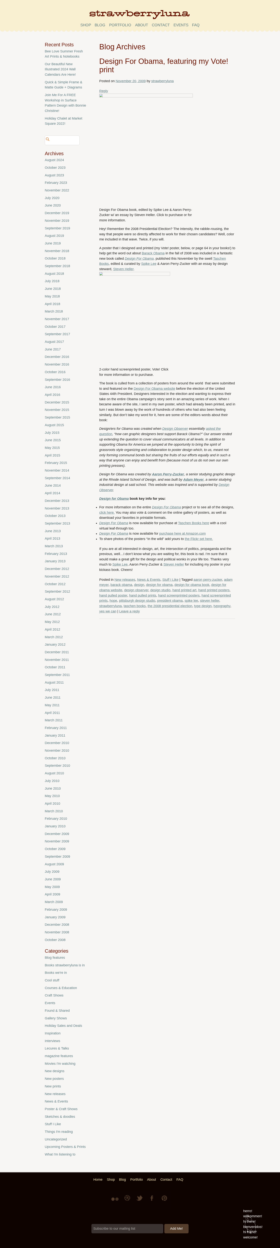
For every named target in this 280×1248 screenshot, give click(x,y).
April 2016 (52, 395)
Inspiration (53, 1033)
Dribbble (128, 1201)
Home (97, 1179)
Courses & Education (61, 988)
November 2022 (57, 190)
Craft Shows (54, 995)
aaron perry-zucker (208, 580)
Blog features (55, 958)
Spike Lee (148, 264)
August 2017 (54, 342)
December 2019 (57, 213)
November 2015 (57, 410)
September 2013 (57, 523)
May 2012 (52, 622)
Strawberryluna (140, 16)
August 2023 (54, 175)
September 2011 (57, 675)
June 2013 (53, 531)
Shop (85, 25)
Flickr (116, 1201)
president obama (170, 601)
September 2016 (57, 380)
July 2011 (52, 690)
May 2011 (52, 705)
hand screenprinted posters (179, 595)
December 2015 (57, 402)
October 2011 (55, 667)
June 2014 (53, 485)
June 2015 (53, 440)
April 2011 (52, 713)
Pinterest (164, 1201)
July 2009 (52, 872)
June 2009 (53, 879)
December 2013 (57, 501)
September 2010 (57, 765)
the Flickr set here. (199, 539)
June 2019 (53, 243)
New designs (54, 1071)
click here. (107, 512)
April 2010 (52, 803)
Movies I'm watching (60, 1064)
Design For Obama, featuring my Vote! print (163, 65)
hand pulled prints (142, 595)
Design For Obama (139, 258)
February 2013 (56, 554)
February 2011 (56, 728)
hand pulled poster (113, 595)
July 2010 (52, 781)
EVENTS (181, 25)
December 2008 (57, 925)
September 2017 (57, 334)
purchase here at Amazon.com (182, 533)
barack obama (121, 585)
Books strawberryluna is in (65, 965)
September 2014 (57, 478)
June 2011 (53, 697)
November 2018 (57, 251)
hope (113, 601)
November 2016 (57, 364)
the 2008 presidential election (170, 606)
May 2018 (52, 296)
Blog (100, 25)
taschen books (135, 606)
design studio (160, 590)
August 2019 (54, 236)
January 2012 (55, 644)
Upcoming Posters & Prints (65, 1147)
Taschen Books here (193, 523)
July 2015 (52, 433)
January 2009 (55, 917)
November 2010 (57, 750)
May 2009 (52, 887)
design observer (136, 590)
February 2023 (56, 183)
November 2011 (57, 660)
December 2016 (57, 357)
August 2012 (54, 599)
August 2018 (54, 274)
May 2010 (52, 796)
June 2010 (53, 788)
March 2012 (54, 637)
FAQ (196, 25)
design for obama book (191, 585)
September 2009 (57, 856)
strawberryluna (162, 81)
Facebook (152, 1201)
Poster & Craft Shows (61, 1109)
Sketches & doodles (60, 1117)
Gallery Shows (56, 1018)
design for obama (159, 585)
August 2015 (54, 425)
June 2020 (53, 205)
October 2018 (55, 258)
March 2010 (54, 811)
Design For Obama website (154, 389)
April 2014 (52, 493)
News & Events (148, 580)
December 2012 (57, 569)
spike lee (191, 601)
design (139, 585)
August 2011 (54, 682)
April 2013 (52, 538)
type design (203, 606)
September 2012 (57, 591)
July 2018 (52, 281)
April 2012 (52, 629)
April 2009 (52, 894)
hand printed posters (214, 590)
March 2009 (54, 902)
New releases (124, 580)
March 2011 (54, 720)
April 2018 (52, 304)
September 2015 (57, 417)
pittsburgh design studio (137, 601)
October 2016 (55, 372)
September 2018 (57, 266)
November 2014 (57, 470)
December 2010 (57, 743)
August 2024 (54, 160)
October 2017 (55, 327)
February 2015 (56, 463)
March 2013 (54, 546)
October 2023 (55, 168)
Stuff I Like (170, 580)
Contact (161, 25)
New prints (53, 1086)
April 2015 (52, 455)
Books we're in (56, 973)
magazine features (59, 1056)
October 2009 (55, 849)
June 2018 (53, 289)
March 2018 (54, 311)
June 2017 (53, 349)
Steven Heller (123, 269)
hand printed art (184, 590)
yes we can (107, 611)
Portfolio (120, 25)
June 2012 (53, 614)
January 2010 (55, 826)
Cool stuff (52, 980)
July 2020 (52, 198)
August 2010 (54, 773)
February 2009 (56, 909)
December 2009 (57, 834)
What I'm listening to (60, 1154)
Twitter (140, 1201)
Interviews (52, 1041)
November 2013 (57, 508)
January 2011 (55, 735)
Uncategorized (56, 1139)
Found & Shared (57, 1011)
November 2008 (57, 932)
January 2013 (55, 561)
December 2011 (57, 652)
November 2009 (57, 841)
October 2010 (55, 758)
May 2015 (52, 448)
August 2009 (54, 864)
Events (50, 1003)
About (141, 25)
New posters (54, 1079)
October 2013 (55, 516)
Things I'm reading (59, 1132)
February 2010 (56, 818)
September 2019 (57, 228)
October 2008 (55, 940)
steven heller (209, 601)
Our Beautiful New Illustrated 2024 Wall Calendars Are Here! (60, 69)
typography (222, 606)
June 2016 (53, 387)
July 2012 (52, 607)
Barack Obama (153, 253)
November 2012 (57, 576)
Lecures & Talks (57, 1048)
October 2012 (55, 584)
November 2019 (57, 221)
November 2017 (57, 319)
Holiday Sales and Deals (63, 1026)
